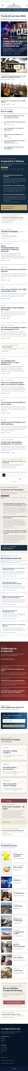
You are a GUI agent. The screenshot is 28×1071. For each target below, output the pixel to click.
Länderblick (3, 1050)
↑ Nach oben (14, 1068)
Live (3, 9)
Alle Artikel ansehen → (5, 233)
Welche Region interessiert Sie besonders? (12, 716)
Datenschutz (3, 1040)
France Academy (4, 1048)
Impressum (3, 1038)
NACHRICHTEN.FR (10, 1028)
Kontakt (2, 1041)
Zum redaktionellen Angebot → (6, 741)
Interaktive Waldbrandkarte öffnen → (8, 659)
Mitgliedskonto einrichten (14, 1002)
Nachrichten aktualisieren (9, 236)
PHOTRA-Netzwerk (4, 1057)
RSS (2, 1052)
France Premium (4, 1047)
